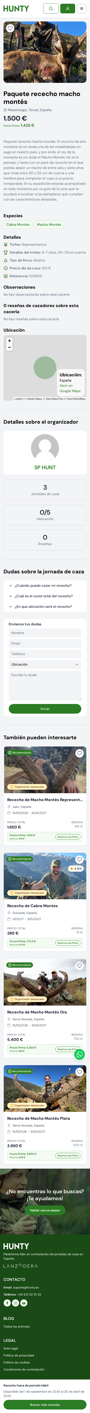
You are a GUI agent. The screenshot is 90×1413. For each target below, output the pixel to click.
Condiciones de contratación (23, 1369)
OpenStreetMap (76, 398)
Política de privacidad (18, 1355)
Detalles (12, 237)
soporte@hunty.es (26, 1287)
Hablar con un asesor (45, 1210)
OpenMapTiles (54, 398)
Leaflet (18, 398)
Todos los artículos (16, 1326)
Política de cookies (16, 1362)
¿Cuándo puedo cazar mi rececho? (43, 585)
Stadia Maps (34, 398)
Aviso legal (10, 1348)
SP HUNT (45, 467)
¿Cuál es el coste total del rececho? (44, 596)
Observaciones (19, 287)
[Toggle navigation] (82, 8)
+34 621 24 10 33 (29, 1294)
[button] (9, 341)
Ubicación (14, 330)
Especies (13, 216)
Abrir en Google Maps (70, 388)
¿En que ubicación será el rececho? (43, 606)
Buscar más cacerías (45, 1405)
